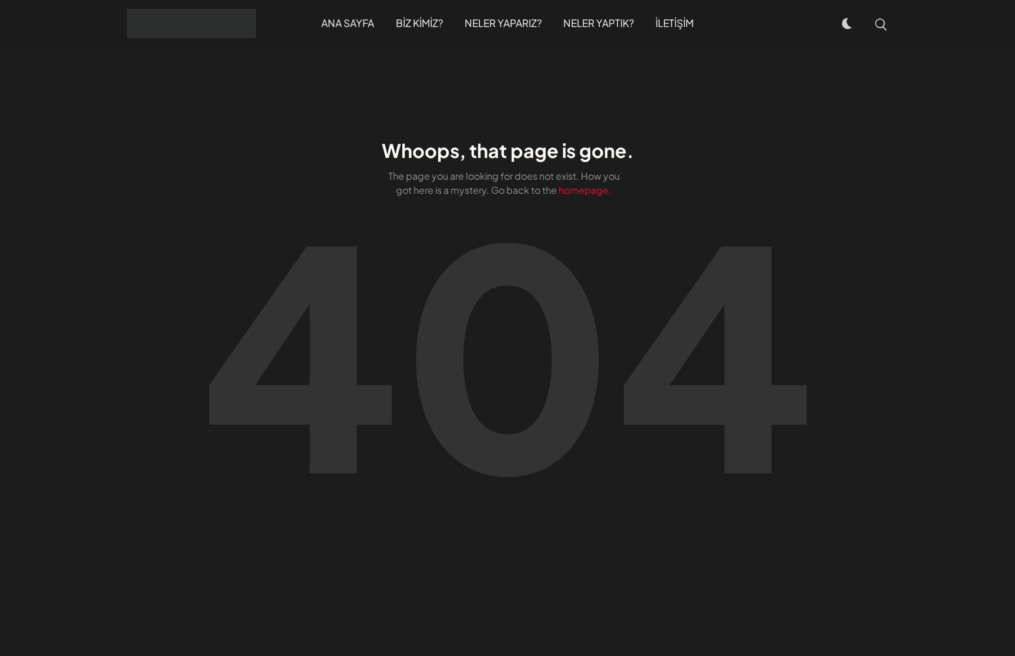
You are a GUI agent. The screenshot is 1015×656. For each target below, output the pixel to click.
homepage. (585, 190)
